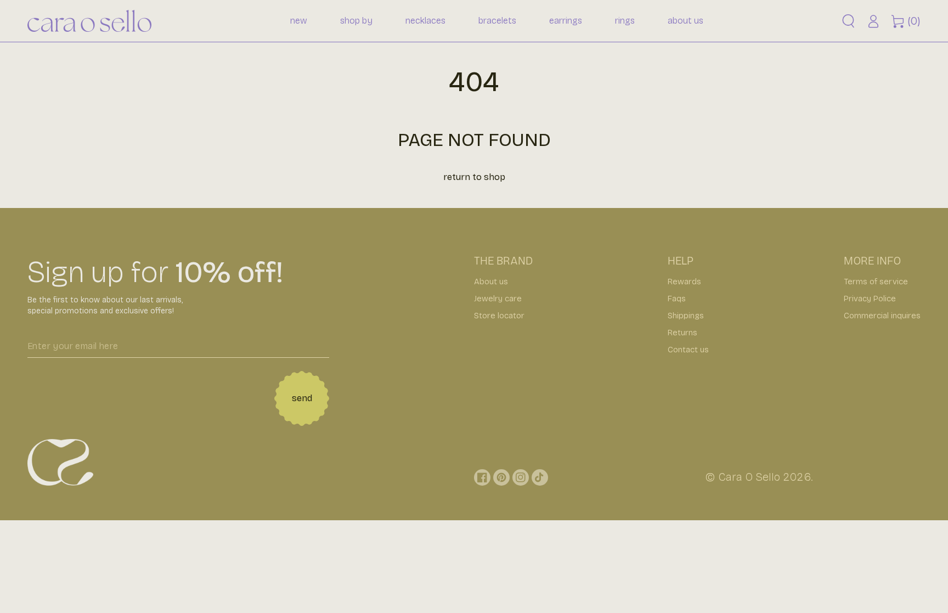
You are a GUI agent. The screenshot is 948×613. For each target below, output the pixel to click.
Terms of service (876, 281)
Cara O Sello (749, 476)
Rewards (684, 281)
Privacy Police (870, 298)
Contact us (688, 350)
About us (491, 281)
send (302, 398)
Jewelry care (498, 298)
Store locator (499, 315)
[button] (848, 21)
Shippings (686, 315)
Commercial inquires (882, 315)
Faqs (677, 298)
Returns (682, 333)
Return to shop (474, 177)
